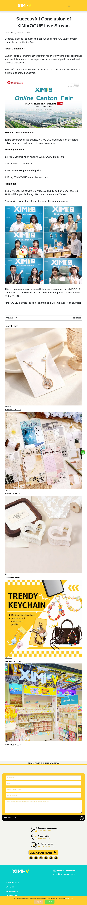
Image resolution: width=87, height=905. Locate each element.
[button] (68, 6)
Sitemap (10, 886)
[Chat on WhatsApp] (83, 451)
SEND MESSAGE (10, 818)
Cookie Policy (69, 898)
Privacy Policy (12, 882)
